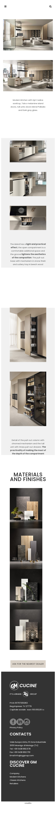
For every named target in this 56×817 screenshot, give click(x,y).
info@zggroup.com (24, 755)
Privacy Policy (16, 727)
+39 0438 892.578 (22, 748)
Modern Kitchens (18, 776)
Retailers (14, 783)
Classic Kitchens (18, 780)
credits (28, 803)
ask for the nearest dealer (28, 663)
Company (14, 773)
